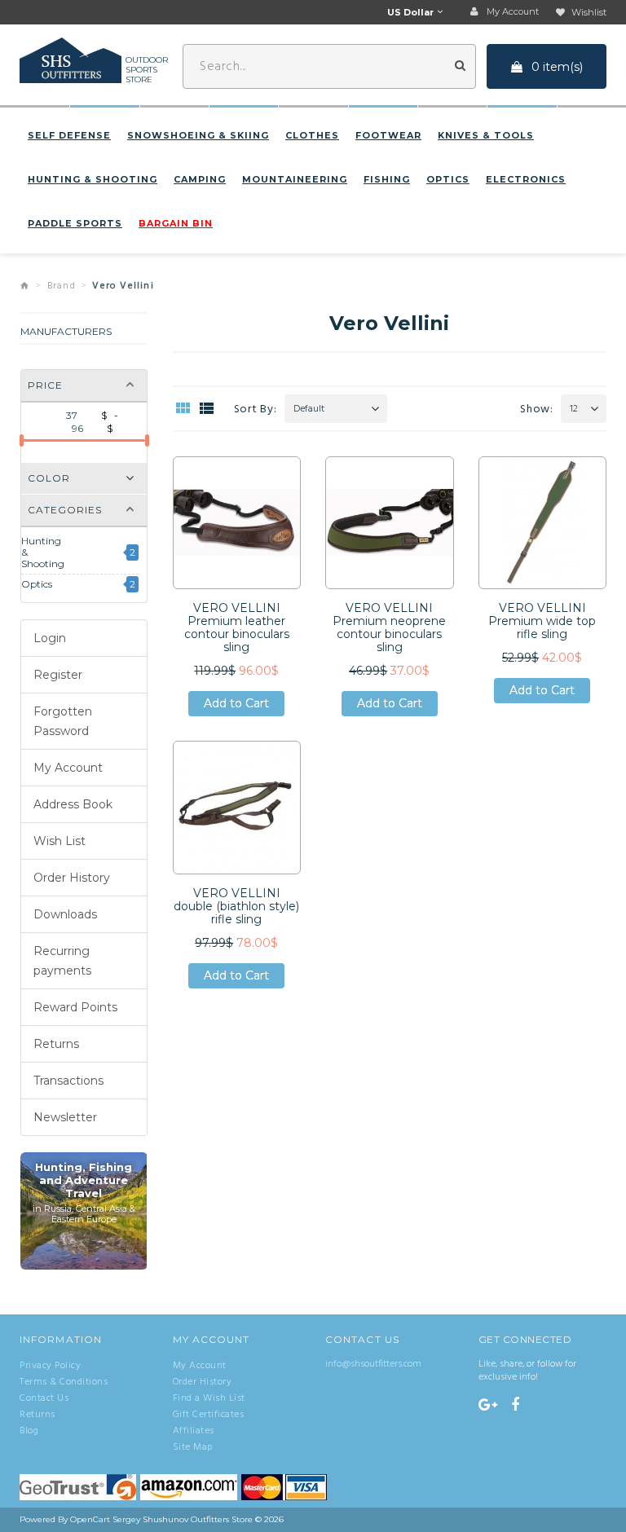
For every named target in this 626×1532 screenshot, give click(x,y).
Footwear (388, 135)
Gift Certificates (209, 1415)
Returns (56, 1044)
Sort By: (255, 409)
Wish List (59, 841)
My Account (68, 767)
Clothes (312, 135)
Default (308, 409)
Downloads (65, 914)
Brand (61, 286)
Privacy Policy (50, 1366)
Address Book (72, 804)
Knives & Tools (486, 135)
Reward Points (75, 1007)
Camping (200, 179)
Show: (536, 409)
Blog (29, 1431)
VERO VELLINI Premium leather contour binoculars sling (236, 627)
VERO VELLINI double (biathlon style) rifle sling (236, 906)
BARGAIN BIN (176, 223)
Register (57, 674)
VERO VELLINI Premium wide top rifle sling (542, 621)
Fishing (387, 179)
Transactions (68, 1080)
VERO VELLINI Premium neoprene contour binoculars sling (389, 627)
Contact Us (44, 1398)
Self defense (69, 135)
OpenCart (90, 1519)
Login (49, 638)
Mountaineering (294, 179)
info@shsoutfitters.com (373, 1364)
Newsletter (65, 1117)
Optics (448, 179)
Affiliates (193, 1431)
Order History (71, 877)
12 (574, 409)
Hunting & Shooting (92, 179)
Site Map (193, 1447)
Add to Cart (236, 706)
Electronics (526, 179)
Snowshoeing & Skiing (198, 135)
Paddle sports (75, 223)
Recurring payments (62, 961)
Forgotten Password (62, 721)
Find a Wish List (209, 1398)
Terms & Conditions (64, 1382)
